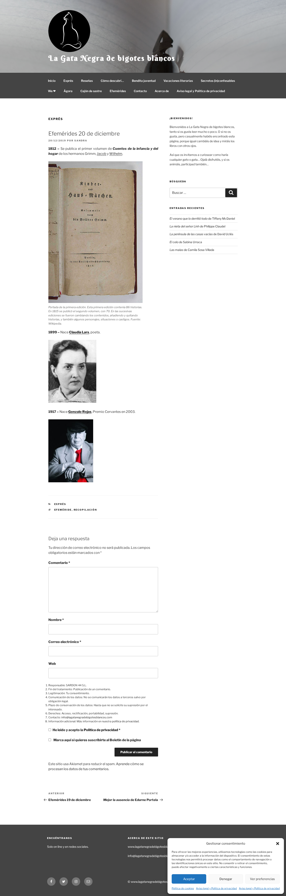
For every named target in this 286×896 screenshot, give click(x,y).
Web (52, 664)
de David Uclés (201, 234)
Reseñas (87, 80)
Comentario (59, 563)
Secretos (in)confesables (218, 80)
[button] (278, 843)
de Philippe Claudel (197, 226)
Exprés (68, 80)
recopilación (85, 509)
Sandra (80, 140)
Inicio (51, 80)
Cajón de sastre (91, 91)
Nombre (56, 620)
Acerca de (162, 91)
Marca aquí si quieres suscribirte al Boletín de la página (97, 740)
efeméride (63, 509)
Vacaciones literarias (178, 80)
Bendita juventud (144, 80)
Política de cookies (183, 888)
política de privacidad (125, 721)
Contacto (140, 91)
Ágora (68, 91)
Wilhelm (115, 154)
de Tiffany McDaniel (202, 218)
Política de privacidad (101, 730)
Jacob (101, 154)
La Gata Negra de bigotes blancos (111, 58)
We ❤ (52, 91)
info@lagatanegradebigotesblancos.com (86, 717)
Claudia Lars (79, 332)
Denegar (225, 879)
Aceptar (189, 879)
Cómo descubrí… (112, 80)
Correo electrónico (64, 642)
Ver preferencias (262, 879)
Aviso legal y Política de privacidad (216, 888)
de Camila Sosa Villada (192, 250)
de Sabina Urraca (186, 242)
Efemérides (118, 91)
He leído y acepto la (86, 730)
